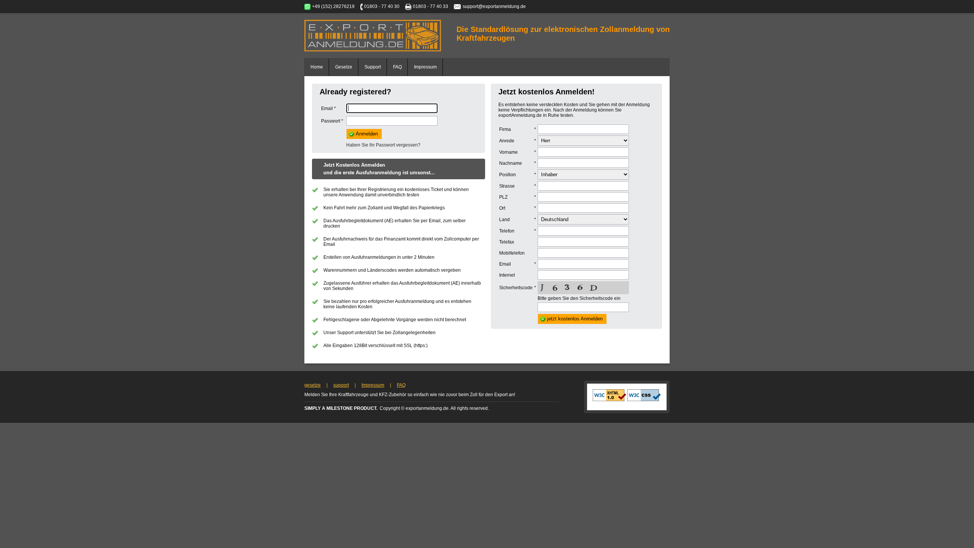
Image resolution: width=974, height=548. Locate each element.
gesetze (312, 385)
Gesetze (343, 67)
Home (316, 67)
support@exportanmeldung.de (494, 6)
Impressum (425, 67)
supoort (341, 385)
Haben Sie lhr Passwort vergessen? (383, 145)
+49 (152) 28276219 (333, 6)
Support (372, 67)
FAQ (397, 67)
